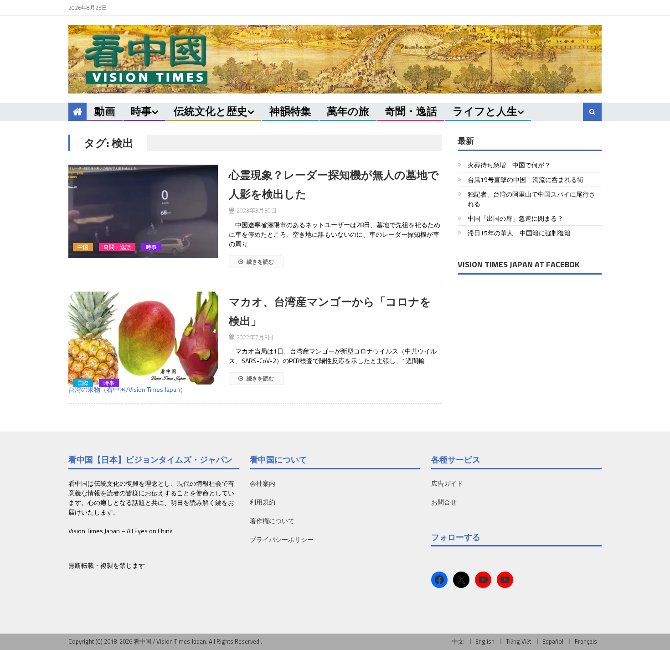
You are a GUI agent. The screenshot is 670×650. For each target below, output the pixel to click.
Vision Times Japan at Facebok (518, 264)
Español (552, 641)
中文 (458, 641)
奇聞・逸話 (411, 111)
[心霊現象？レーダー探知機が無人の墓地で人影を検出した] (143, 211)
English (485, 641)
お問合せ (444, 502)
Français (586, 641)
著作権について (272, 520)
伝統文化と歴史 (210, 111)
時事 (141, 111)
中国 (82, 247)
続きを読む (259, 261)
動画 (104, 111)
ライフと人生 (485, 111)
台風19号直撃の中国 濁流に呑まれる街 (525, 179)
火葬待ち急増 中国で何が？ (509, 165)
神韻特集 (290, 111)
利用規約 (262, 502)
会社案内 (262, 483)
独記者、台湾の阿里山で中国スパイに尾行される (531, 198)
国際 (82, 383)
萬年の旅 (348, 111)
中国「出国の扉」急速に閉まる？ (515, 218)
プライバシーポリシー (282, 539)
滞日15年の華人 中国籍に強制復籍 (519, 233)
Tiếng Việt (518, 641)
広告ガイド (447, 483)
